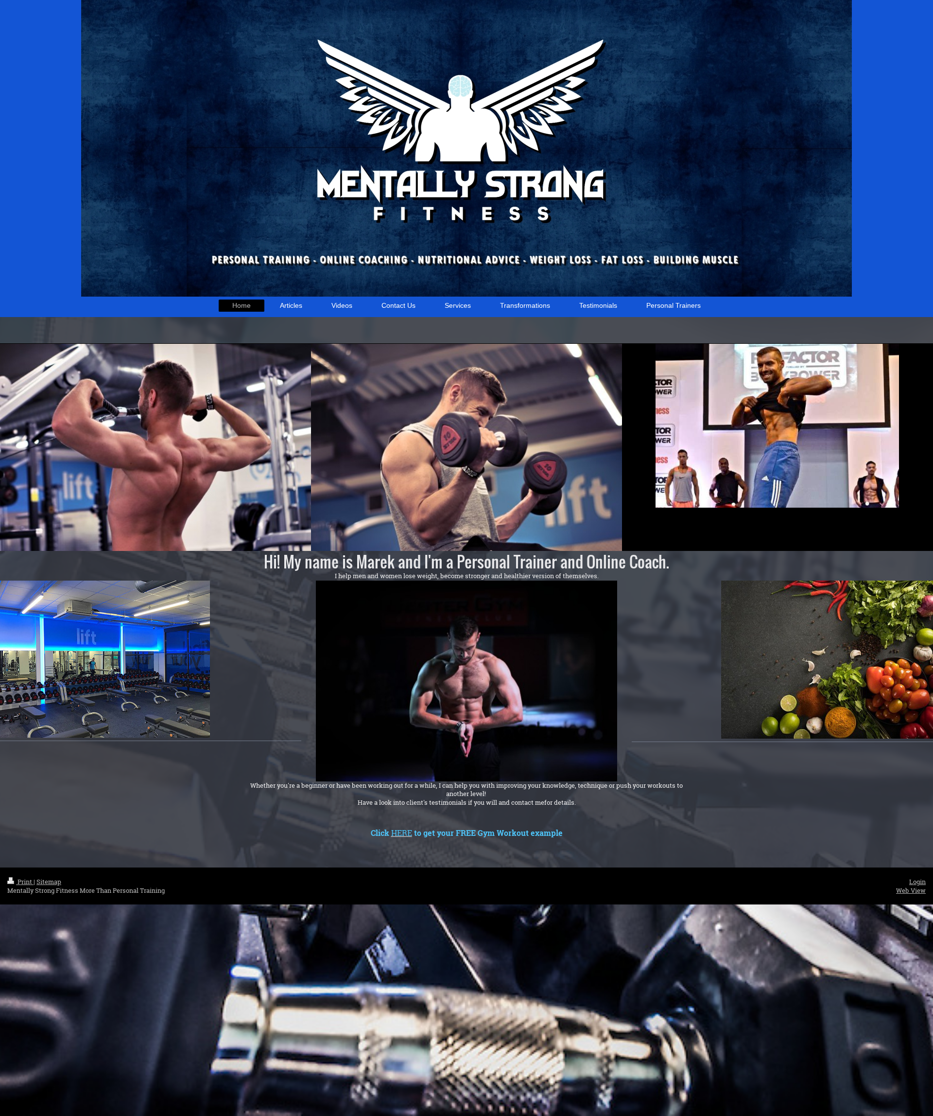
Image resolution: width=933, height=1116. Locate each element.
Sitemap (48, 881)
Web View (911, 890)
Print (25, 881)
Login (917, 881)
